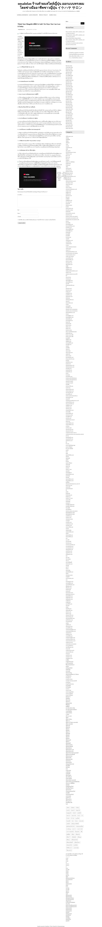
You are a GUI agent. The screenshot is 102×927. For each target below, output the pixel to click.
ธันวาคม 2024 (69, 97)
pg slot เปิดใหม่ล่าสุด (70, 445)
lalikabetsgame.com (70, 365)
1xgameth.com (69, 147)
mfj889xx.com (69, 405)
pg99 (67, 453)
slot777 (67, 567)
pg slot (67, 858)
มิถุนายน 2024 (69, 107)
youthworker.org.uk (70, 650)
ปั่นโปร (67, 880)
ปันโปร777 (68, 696)
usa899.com (68, 624)
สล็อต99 (67, 736)
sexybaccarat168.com (70, 544)
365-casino (68, 150)
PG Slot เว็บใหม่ (69, 448)
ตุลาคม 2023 (69, 120)
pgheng (67, 456)
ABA (67, 166)
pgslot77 (67, 467)
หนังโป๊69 (68, 765)
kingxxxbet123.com (70, 358)
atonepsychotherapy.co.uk (71, 189)
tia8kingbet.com (69, 597)
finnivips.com (69, 288)
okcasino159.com (69, 429)
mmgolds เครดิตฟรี (37, 33)
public (67, 491)
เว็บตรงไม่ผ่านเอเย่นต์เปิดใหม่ (72, 781)
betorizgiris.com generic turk (72, 217)
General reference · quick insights (27, 15)
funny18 (67, 301)
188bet (67, 141)
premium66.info (69, 488)
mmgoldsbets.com (21, 29)
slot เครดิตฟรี (69, 562)
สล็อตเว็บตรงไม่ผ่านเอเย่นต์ (72, 752)
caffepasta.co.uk (69, 240)
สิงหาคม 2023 (69, 123)
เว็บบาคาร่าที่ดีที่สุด (70, 783)
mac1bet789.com (69, 392)
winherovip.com (69, 642)
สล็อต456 (68, 727)
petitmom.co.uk (69, 440)
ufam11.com (68, 611)
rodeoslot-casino (69, 519)
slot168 (67, 565)
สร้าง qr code (69, 716)
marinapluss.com (69, 397)
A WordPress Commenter (73, 52)
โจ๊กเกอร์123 (68, 799)
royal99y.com (69, 522)
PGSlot (67, 461)
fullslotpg (68, 298)
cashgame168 (69, 243)
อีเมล (19, 213)
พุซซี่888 (67, 706)
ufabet (67, 607)
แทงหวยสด (68, 796)
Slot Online (68, 559)
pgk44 (67, 459)
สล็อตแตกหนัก (69, 759)
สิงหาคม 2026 (69, 65)
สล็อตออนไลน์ (69, 744)
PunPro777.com (69, 498)
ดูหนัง (67, 885)
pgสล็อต (67, 482)
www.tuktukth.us (69, 645)
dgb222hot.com (69, 264)
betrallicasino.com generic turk (72, 219)
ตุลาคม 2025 (69, 81)
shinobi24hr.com (69, 549)
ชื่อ (19, 210)
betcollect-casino (69, 209)
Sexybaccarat (68, 543)
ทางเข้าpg (68, 682)
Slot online (68, 903)
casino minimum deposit (71, 246)
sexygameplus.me (69, 546)
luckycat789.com (69, 386)
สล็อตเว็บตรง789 (69, 751)
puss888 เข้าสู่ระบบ (70, 504)
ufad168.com (68, 608)
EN (66, 275)
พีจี (81, 831)
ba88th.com (68, 192)
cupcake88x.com (69, 258)
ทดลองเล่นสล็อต (79, 826)
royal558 (68, 520)
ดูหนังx (67, 666)
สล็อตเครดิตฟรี (69, 746)
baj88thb (67, 198)
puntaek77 (68, 503)
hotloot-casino (69, 330)
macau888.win (69, 394)
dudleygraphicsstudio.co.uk (72, 270)
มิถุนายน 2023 (69, 126)
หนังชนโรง (68, 760)
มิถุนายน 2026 (69, 69)
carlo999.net (68, 242)
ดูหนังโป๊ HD (68, 915)
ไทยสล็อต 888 (69, 802)
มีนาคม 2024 (69, 112)
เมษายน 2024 (69, 110)
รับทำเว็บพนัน (69, 712)
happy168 (68, 322)
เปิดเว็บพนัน (68, 775)
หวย (67, 768)
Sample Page (52, 15)
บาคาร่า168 (68, 690)
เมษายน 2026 (69, 72)
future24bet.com (69, 302)
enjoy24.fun (68, 277)
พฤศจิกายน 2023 (69, 118)
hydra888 (68, 338)
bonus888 (68, 234)
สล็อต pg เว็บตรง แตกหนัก (72, 722)
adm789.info (68, 177)
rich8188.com (69, 515)
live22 (67, 373)
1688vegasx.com (69, 136)
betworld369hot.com (70, 226)
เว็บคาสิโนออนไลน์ (70, 899)
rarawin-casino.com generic (72, 511)
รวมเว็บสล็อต (69, 711)
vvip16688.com (69, 635)
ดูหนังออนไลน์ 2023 (71, 826)
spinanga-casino (69, 575)
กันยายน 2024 (69, 102)
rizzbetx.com (68, 517)
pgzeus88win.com (69, 479)
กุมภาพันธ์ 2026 (69, 75)
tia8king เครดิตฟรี (75, 823)
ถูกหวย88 (68, 671)
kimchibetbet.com (69, 357)
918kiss (67, 870)
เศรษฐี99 (68, 792)
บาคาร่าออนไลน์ (69, 691)
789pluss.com (69, 153)
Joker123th (68, 350)
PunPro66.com (69, 495)
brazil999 (68, 235)
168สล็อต (68, 139)
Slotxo (67, 568)
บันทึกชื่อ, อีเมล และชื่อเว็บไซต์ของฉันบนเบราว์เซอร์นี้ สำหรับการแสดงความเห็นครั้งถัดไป (37, 219)
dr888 (67, 266)
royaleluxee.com (69, 523)
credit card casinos (70, 256)
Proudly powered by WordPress (43, 926)
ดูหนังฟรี (67, 912)
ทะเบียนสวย (68, 675)
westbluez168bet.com (70, 637)
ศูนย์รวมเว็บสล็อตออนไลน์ (71, 905)
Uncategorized (69, 621)
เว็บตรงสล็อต (69, 778)
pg (66, 862)
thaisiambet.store (69, 592)
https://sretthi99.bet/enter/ (71, 331)
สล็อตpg (67, 738)
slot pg (67, 560)
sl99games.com (69, 554)
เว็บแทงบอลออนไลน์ (70, 791)
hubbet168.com (69, 333)
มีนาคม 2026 (69, 73)
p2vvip (67, 435)
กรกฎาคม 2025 (69, 86)
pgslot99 (67, 471)
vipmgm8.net (68, 632)
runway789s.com (69, 527)
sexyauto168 (68, 541)
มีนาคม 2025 (69, 93)
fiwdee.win (68, 291)
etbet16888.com (69, 280)
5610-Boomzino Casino (71, 152)
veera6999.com (69, 627)
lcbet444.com (69, 368)
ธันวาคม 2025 (69, 78)
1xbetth (67, 145)
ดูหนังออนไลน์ (69, 667)
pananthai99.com (69, 437)
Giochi (67, 314)
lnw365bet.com (69, 376)
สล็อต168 (68, 725)
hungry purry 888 (69, 334)
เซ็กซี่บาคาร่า (69, 847)
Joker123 (68, 349)
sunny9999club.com (70, 584)
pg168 (67, 450)
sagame (67, 528)
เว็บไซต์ (19, 216)
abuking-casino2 (69, 171)
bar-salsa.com (69, 201)
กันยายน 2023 (69, 121)
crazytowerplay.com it (70, 254)
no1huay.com (68, 427)
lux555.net (68, 387)
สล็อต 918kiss (69, 719)
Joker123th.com (69, 352)
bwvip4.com (68, 237)
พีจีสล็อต (68, 704)
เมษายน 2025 (69, 91)
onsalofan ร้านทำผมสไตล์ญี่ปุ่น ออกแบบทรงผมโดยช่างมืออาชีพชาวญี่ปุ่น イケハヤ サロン (51, 5)
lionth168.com (69, 370)
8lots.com (68, 155)
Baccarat (67, 197)
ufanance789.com (69, 615)
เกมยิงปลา (68, 772)
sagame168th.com (69, 531)
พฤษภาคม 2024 (69, 109)
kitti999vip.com (69, 362)
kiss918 (67, 360)
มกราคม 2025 (69, 96)
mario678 (68, 398)
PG (66, 442)
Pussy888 (68, 507)
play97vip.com (69, 485)
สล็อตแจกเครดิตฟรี (70, 754)
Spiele (67, 573)
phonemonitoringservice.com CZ (73, 483)
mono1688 (68, 411)
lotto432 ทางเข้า (69, 381)
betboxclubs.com (69, 208)
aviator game (68, 190)
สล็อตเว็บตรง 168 (70, 749)
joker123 (67, 875)
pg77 (67, 451)
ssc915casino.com (69, 578)
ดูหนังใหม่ (68, 669)
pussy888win (68, 509)
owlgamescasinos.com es (71, 432)
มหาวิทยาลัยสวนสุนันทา (71, 709)
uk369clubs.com (69, 619)
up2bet (67, 623)
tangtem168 (68, 589)
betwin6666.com (69, 224)
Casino (67, 245)
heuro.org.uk (68, 325)
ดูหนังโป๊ (67, 916)
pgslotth (67, 477)
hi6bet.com (68, 326)
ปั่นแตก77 (68, 701)
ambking (67, 185)
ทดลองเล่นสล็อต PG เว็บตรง (72, 674)
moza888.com (69, 416)
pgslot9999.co (69, 472)
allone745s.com (69, 184)
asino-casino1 (69, 187)
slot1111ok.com (69, 563)
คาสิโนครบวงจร (69, 661)
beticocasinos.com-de (70, 213)
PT (66, 490)
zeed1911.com (69, 655)
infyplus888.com (69, 342)
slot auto (67, 557)
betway (67, 221)
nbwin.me (68, 421)
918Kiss (67, 160)
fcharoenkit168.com (70, 285)
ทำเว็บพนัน (68, 685)
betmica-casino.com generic (72, 216)
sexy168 (67, 539)
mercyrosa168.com (70, 403)
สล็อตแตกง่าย (69, 756)
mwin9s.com (68, 418)
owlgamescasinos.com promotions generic (75, 434)
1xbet (67, 144)
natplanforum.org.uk (70, 419)
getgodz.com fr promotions (71, 309)
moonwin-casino (69, 414)
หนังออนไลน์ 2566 (70, 764)
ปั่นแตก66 (68, 699)
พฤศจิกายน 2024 (69, 99)
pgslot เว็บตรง (69, 463)
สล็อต (67, 717)
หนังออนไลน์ (69, 762)
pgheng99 (68, 458)
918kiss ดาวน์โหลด (70, 161)
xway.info (68, 648)
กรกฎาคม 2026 (69, 67)
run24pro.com (69, 525)
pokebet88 (68, 487)
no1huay (67, 426)
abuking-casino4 (69, 173)
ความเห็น (20, 194)
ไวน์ (67, 804)
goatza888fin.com (69, 315)
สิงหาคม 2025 (69, 85)
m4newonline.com (70, 389)
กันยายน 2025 (69, 83)
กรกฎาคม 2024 (69, 105)
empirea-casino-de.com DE (71, 274)
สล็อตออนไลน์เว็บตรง (70, 878)
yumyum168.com (69, 651)
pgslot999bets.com (70, 474)
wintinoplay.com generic (71, 643)
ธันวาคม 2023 (69, 117)
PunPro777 (68, 496)
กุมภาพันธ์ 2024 (69, 113)
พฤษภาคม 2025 (69, 89)
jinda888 (67, 347)
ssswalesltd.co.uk (69, 581)
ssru (66, 579)
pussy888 (67, 869)
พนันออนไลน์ (69, 703)
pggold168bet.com (70, 454)
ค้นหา (67, 21)
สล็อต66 (67, 730)
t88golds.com (69, 586)
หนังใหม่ (68, 767)
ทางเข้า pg (68, 677)
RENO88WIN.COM (70, 512)
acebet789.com (69, 174)
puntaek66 (68, 501)
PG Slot (67, 443)
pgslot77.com (69, 469)
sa (66, 866)
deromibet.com (69, 262)
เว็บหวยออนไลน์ (69, 879)
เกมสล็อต (76, 845)
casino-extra (68, 248)
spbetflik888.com (69, 571)
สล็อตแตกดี (68, 757)
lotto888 (67, 384)
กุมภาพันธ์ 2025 (69, 94)
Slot (66, 555)
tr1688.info (68, 600)
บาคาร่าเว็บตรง (69, 693)
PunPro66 (68, 493)
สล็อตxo (67, 741)
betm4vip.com (69, 214)
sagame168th (68, 530)
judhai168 (68, 354)
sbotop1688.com (69, 535)
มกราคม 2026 (69, 77)
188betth (67, 142)
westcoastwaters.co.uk (70, 640)
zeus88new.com (69, 658)
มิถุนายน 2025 (69, 88)
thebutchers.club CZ (70, 594)
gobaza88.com (69, 318)
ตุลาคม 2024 (69, 101)
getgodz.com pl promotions (72, 310)
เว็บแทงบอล (68, 789)
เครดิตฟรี (68, 773)
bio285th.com (69, 227)
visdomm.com (69, 634)
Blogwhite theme (61, 926)
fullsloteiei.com (69, 296)
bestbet (67, 206)
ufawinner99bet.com (70, 618)
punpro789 (68, 499)
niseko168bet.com (70, 422)
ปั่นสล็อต (68, 698)
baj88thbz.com (69, 200)
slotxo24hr (68, 570)
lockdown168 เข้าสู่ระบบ (71, 378)
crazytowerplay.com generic (72, 253)
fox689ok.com (69, 293)
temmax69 (68, 591)
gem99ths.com (69, 307)
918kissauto (68, 163)
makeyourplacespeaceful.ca (72, 395)
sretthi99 (67, 576)
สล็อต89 (67, 735)
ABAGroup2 (68, 168)
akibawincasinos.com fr (71, 181)
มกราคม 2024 (69, 115)
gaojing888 (68, 306)
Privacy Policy (43, 15)
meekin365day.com (70, 402)
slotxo (67, 868)
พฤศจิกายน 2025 (69, 80)
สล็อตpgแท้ (68, 740)
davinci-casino (69, 261)
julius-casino (68, 355)
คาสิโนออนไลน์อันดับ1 (70, 902)
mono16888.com (69, 413)
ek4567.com (68, 272)
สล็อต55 (67, 728)
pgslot (67, 859)
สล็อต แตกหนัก (69, 724)
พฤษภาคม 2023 (69, 128)
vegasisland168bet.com (71, 629)
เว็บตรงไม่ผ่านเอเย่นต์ (71, 780)
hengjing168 (68, 323)
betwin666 (68, 222)
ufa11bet (67, 605)
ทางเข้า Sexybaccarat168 (71, 680)
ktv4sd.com (68, 363)
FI (66, 286)
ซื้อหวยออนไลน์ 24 (70, 664)
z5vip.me (68, 653)
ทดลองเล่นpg (69, 672)
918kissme (68, 165)
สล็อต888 (68, 733)
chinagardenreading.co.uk (71, 251)
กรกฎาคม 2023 (69, 125)
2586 (67, 149)
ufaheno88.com (69, 610)
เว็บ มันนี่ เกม (69, 776)
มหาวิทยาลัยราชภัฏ (70, 708)
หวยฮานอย (68, 770)
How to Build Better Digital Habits (73, 38)
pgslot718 (68, 466)
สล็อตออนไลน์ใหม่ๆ (70, 898)
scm (66, 538)
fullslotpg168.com (70, 299)
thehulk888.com (69, 595)
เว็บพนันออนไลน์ (69, 786)
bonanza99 (68, 232)
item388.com (68, 344)
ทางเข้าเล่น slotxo (70, 683)
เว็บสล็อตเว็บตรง (69, 788)
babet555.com (69, 195)
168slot (67, 137)
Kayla (35, 29)
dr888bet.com (69, 267)
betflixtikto (68, 211)
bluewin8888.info (69, 229)
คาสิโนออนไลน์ (69, 663)
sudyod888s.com (69, 583)
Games (67, 304)
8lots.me (67, 158)
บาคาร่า (67, 688)
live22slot (68, 374)
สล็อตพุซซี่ (68, 743)
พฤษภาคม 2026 (69, 70)
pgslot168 (68, 464)
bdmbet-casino (69, 205)
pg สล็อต (77, 818)
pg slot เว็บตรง (69, 446)
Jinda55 (67, 346)
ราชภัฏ (67, 714)
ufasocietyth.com (69, 616)
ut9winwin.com (69, 626)
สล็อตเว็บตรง (69, 748)
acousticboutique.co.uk (71, 176)
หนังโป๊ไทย (68, 917)
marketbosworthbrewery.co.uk (72, 400)
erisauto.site (68, 278)
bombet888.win (69, 230)
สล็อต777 (68, 732)
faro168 (67, 283)
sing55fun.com (69, 551)
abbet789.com (69, 169)
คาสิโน (67, 659)
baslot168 (68, 203)
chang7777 (68, 250)
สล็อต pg (68, 720)
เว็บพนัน (67, 784)
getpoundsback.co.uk (70, 312)
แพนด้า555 (68, 797)
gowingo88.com (69, 320)
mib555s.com (69, 406)
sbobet (67, 533)
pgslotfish (68, 475)
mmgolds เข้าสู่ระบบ (32, 134)
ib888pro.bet (68, 339)
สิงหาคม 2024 (69, 104)
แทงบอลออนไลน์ (70, 794)
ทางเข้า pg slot (69, 679)
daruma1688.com (69, 259)
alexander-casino (69, 182)
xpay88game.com (69, 647)
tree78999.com (69, 603)
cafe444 (67, 238)
